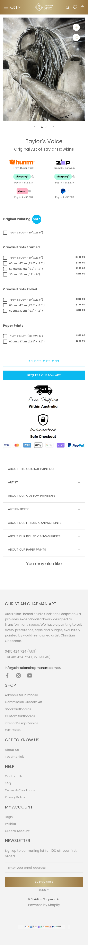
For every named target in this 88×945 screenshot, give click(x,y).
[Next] (53, 127)
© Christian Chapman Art (44, 899)
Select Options (44, 361)
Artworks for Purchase (21, 695)
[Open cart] (82, 7)
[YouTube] (29, 675)
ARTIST (13, 482)
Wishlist (10, 824)
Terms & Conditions (20, 790)
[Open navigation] (6, 7)
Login (9, 817)
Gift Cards (13, 730)
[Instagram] (18, 675)
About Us (12, 749)
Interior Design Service (21, 723)
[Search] (67, 7)
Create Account (17, 831)
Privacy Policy (15, 797)
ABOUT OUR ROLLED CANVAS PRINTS (34, 536)
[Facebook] (7, 675)
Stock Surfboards (18, 709)
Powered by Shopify (44, 905)
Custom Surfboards (20, 716)
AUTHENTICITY (18, 509)
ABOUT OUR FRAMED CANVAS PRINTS (35, 523)
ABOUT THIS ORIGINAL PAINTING (31, 469)
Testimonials (14, 756)
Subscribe (44, 882)
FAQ (8, 783)
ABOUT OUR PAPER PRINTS (27, 549)
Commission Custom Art (24, 702)
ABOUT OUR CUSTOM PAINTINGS (31, 495)
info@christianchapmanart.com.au (33, 667)
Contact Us (14, 776)
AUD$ (13, 8)
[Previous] (34, 127)
